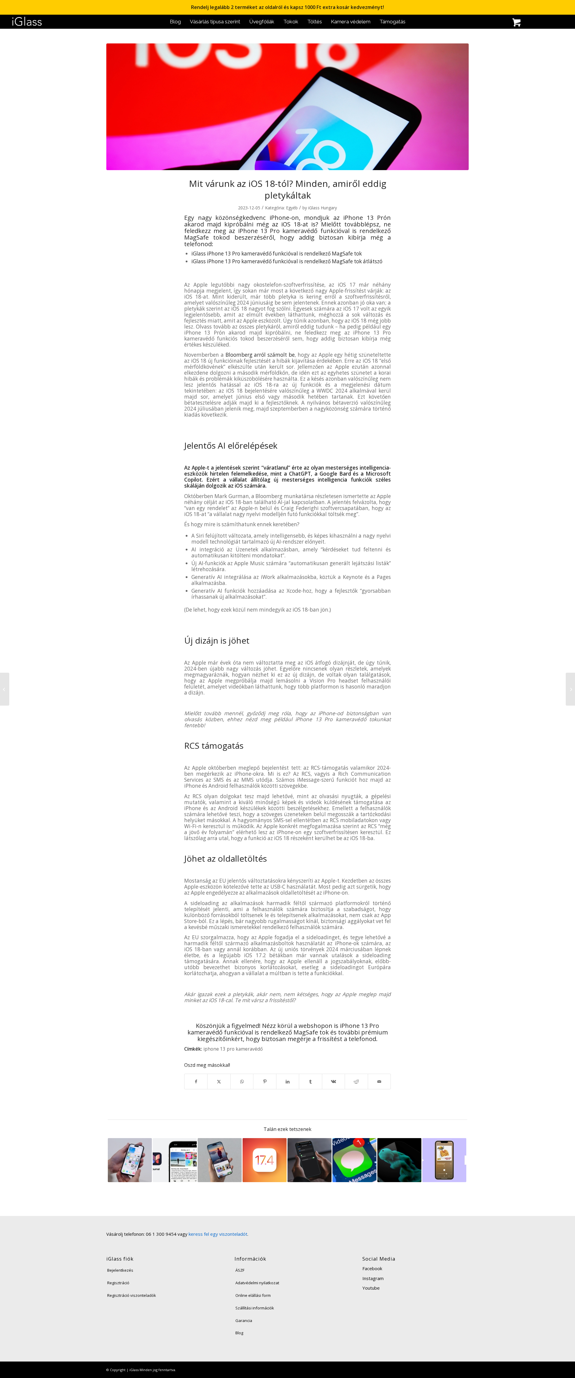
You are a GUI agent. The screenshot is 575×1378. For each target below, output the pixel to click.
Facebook (372, 1268)
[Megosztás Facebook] (195, 1081)
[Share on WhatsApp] (242, 1081)
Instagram (373, 1278)
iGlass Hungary (322, 208)
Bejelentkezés (120, 1270)
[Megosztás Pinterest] (264, 1081)
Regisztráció (118, 1282)
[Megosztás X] (219, 1081)
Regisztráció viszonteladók (131, 1295)
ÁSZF (239, 1270)
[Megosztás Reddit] (356, 1081)
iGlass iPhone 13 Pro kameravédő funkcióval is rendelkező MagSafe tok (276, 253)
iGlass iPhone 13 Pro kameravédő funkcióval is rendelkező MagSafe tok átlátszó (286, 261)
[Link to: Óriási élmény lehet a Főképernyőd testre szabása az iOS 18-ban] (130, 1160)
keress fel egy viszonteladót (218, 1234)
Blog (239, 1332)
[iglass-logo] (27, 21)
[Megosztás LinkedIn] (287, 1081)
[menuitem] (175, 21)
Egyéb (292, 208)
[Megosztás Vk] (333, 1081)
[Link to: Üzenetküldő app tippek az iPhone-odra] (354, 1160)
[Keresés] (490, 23)
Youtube (371, 1288)
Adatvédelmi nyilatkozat (257, 1282)
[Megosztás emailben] (379, 1081)
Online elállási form (253, 1295)
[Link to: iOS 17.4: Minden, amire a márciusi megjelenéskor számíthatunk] (265, 1160)
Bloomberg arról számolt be (260, 354)
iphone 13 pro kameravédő (233, 1049)
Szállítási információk (254, 1308)
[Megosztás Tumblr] (310, 1081)
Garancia (243, 1320)
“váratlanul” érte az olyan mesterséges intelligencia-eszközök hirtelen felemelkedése (287, 470)
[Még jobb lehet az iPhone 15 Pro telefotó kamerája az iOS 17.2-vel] (570, 689)
